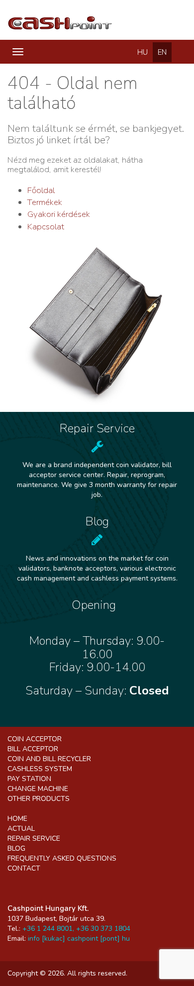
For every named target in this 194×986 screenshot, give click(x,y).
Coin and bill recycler (49, 759)
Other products (38, 798)
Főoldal (41, 190)
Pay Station (29, 779)
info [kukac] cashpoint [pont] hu (79, 938)
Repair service (33, 838)
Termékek (44, 202)
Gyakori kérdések (58, 214)
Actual (21, 828)
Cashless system (39, 769)
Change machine (37, 788)
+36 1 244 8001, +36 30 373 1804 (76, 928)
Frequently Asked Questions (61, 858)
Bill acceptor (32, 749)
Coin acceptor (34, 739)
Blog (16, 848)
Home (17, 818)
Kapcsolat (45, 226)
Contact (23, 868)
